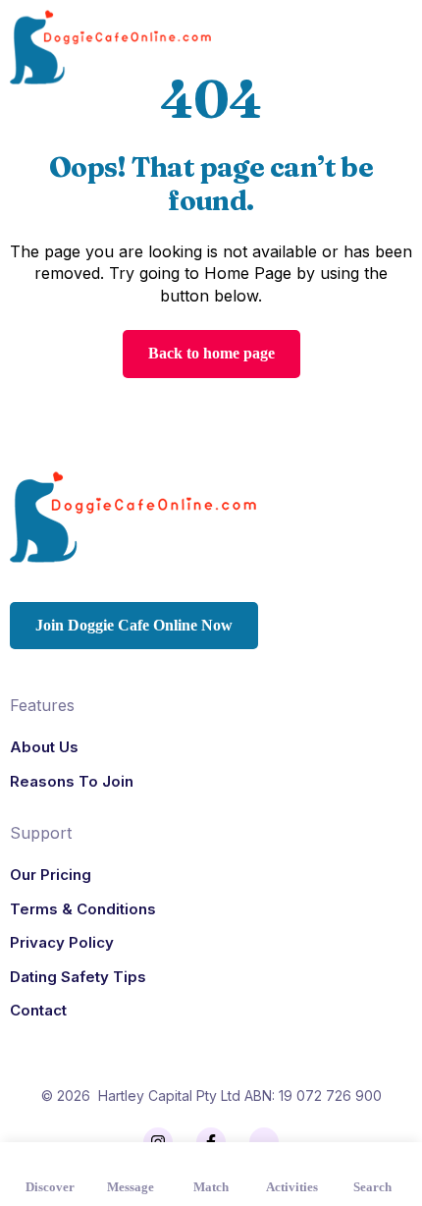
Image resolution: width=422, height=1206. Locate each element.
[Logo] (110, 47)
